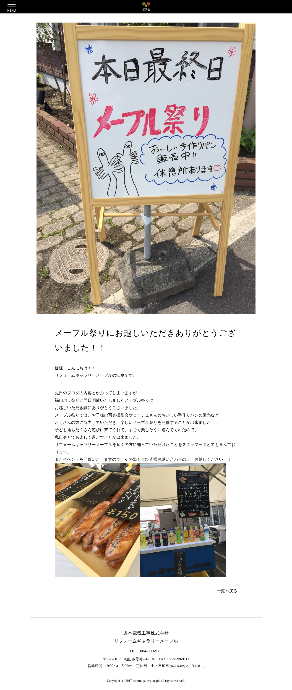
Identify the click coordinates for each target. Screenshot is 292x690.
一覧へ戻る (227, 591)
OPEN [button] (12, 6)
